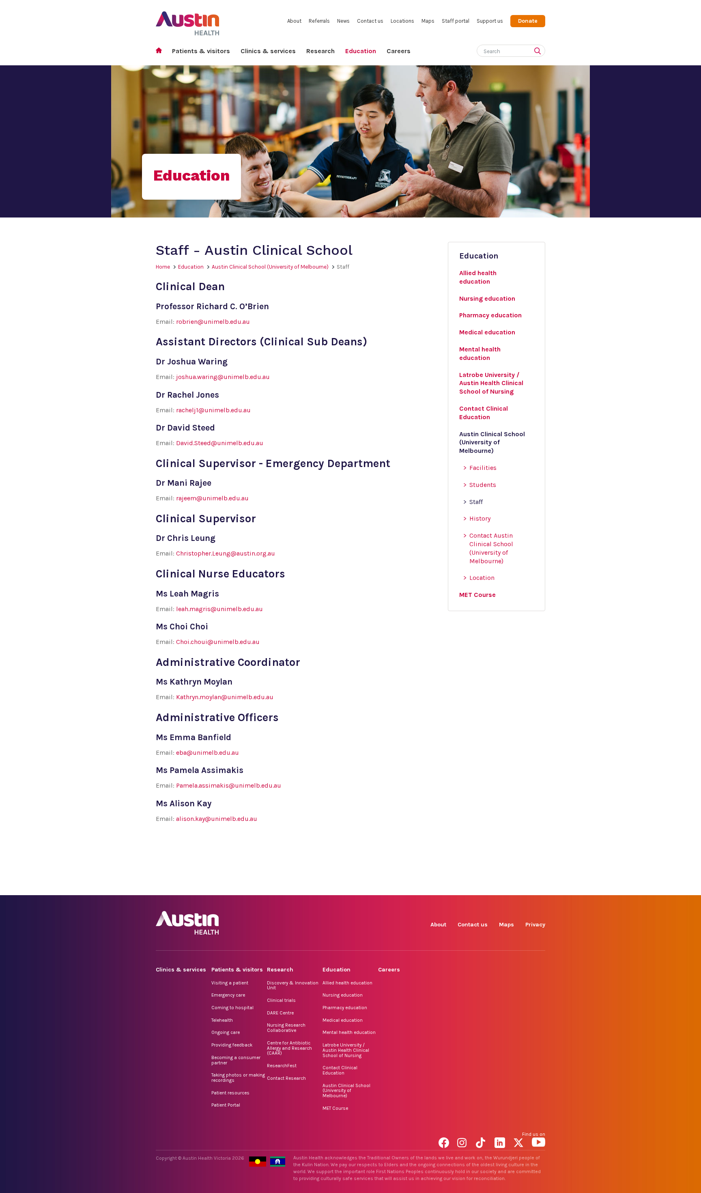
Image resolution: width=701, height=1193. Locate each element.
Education (360, 51)
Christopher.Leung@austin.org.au (225, 553)
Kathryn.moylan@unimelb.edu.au (224, 697)
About (294, 21)
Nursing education (343, 995)
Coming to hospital (232, 1007)
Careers (399, 51)
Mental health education (349, 1032)
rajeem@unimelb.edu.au (212, 498)
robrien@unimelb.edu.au (213, 321)
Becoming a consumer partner (235, 1060)
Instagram (464, 886)
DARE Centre (280, 1013)
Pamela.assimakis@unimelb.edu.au (228, 785)
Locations (402, 21)
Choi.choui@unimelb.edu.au (218, 642)
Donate (528, 20)
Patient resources (230, 1093)
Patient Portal (225, 1105)
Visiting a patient (229, 983)
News (343, 21)
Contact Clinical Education (340, 1070)
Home (161, 51)
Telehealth (222, 1020)
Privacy (535, 924)
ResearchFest (282, 1065)
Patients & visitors (201, 51)
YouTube (538, 886)
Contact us (370, 21)
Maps (427, 21)
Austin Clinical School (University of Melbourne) (270, 267)
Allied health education (347, 983)
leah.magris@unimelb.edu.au (219, 609)
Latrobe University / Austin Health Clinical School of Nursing (346, 1050)
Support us (490, 21)
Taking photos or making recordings (238, 1077)
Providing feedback (231, 1045)
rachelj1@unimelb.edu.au (213, 410)
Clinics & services (268, 51)
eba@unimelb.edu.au (207, 752)
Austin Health (187, 20)
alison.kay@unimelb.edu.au (216, 819)
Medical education (343, 1020)
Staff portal (455, 21)
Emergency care (228, 995)
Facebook (445, 886)
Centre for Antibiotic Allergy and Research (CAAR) (289, 1048)
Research (320, 51)
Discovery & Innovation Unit (292, 985)
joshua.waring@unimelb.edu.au (223, 377)
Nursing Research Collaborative (286, 1027)
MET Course (335, 1108)
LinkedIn (501, 886)
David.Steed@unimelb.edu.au (219, 443)
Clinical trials (281, 1000)
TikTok (482, 886)
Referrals (319, 21)
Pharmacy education (345, 1007)
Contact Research (286, 1078)
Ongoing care (225, 1032)
